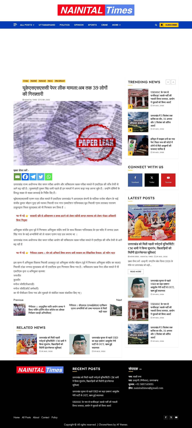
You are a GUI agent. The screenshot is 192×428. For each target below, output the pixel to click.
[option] (151, 100)
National (42, 81)
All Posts (26, 24)
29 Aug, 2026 (46, 351)
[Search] (156, 25)
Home (17, 417)
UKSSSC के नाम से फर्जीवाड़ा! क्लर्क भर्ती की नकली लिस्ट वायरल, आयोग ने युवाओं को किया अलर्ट (162, 97)
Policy (54, 417)
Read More (135, 271)
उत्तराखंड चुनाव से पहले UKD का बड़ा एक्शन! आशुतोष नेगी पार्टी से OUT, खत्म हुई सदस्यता (105, 342)
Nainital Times (30, 100)
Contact (45, 417)
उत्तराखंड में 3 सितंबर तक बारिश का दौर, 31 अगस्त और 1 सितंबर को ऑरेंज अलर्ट (161, 120)
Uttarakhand (47, 24)
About (36, 417)
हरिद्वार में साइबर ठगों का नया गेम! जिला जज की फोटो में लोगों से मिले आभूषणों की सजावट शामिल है (163, 144)
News (50, 81)
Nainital (34, 81)
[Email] (17, 176)
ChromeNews (106, 424)
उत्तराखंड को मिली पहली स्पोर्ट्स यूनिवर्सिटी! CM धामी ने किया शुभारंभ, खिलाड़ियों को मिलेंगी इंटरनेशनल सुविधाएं (52, 342)
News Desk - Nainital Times (141, 257)
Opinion (79, 24)
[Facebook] (25, 176)
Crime (104, 24)
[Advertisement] (96, 51)
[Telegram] (33, 176)
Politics (65, 24)
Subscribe (171, 24)
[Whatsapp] (48, 176)
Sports (92, 24)
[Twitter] (40, 176)
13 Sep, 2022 (45, 100)
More (115, 24)
